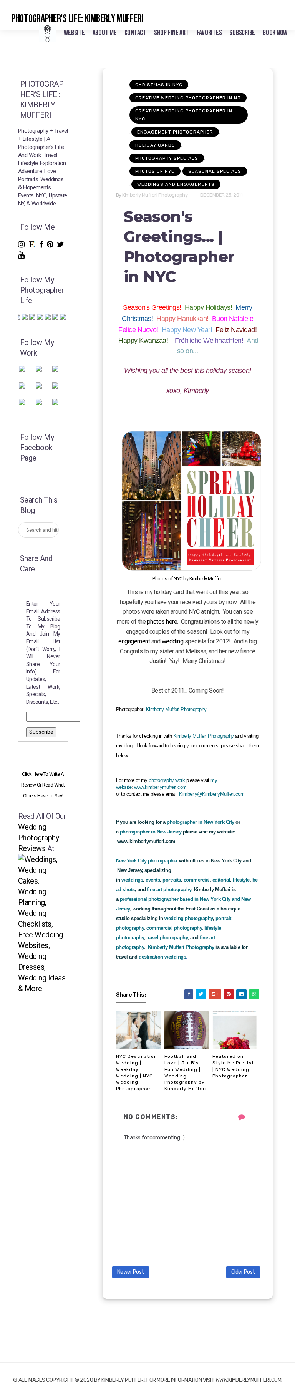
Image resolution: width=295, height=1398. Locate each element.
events (153, 880)
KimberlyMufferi (218, 794)
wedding (173, 641)
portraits (171, 880)
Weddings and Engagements (176, 184)
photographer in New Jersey (151, 832)
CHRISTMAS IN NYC (158, 84)
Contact (135, 32)
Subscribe (242, 32)
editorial (221, 880)
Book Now (275, 32)
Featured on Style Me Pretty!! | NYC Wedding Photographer (233, 1066)
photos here (162, 621)
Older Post (243, 1272)
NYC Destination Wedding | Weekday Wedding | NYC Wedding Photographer (136, 1072)
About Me (105, 32)
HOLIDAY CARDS (155, 145)
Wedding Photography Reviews (38, 837)
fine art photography (169, 889)
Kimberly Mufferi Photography (176, 709)
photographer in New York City (200, 822)
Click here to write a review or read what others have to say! (43, 784)
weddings (132, 880)
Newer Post (130, 1272)
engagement (134, 641)
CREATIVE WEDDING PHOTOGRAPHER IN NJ (188, 97)
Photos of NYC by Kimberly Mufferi (187, 578)
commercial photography (174, 928)
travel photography (166, 937)
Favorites (209, 32)
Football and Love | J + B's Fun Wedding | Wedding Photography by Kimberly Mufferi (185, 1072)
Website (74, 32)
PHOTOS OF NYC (155, 171)
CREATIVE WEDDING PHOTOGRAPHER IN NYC (183, 115)
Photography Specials (166, 158)
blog (128, 745)
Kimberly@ (190, 794)
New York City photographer (147, 861)
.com (239, 794)
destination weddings (162, 957)
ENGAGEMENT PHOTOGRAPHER (175, 132)
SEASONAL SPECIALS (214, 171)
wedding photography (188, 918)
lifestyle (241, 880)
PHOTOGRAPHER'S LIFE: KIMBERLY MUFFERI (77, 18)
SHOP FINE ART (171, 32)
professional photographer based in (159, 899)
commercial (197, 880)
